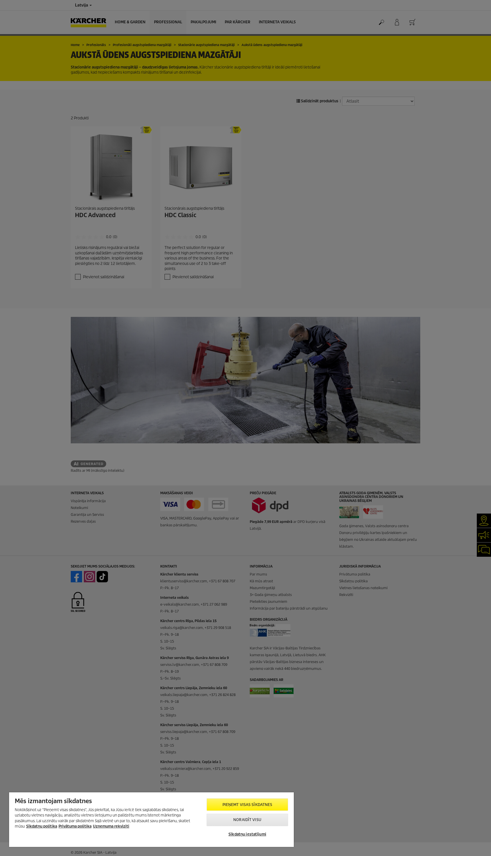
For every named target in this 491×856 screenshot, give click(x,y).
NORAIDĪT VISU (247, 819)
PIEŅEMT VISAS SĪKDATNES (247, 804)
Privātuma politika (75, 826)
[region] (151, 819)
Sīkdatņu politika (41, 826)
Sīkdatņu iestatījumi (247, 834)
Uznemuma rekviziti (111, 826)
